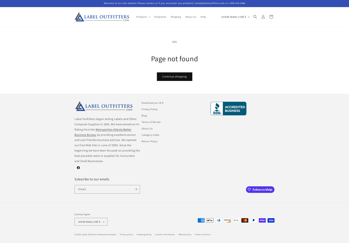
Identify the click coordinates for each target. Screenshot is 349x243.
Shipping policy (144, 234)
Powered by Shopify (107, 234)
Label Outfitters (89, 234)
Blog (144, 115)
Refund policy (185, 234)
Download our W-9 (153, 102)
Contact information (165, 234)
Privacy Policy (149, 109)
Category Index (150, 135)
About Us (147, 128)
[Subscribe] (136, 189)
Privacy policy (126, 234)
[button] (143, 17)
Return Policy (149, 141)
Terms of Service (151, 122)
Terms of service (202, 234)
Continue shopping (174, 76)
